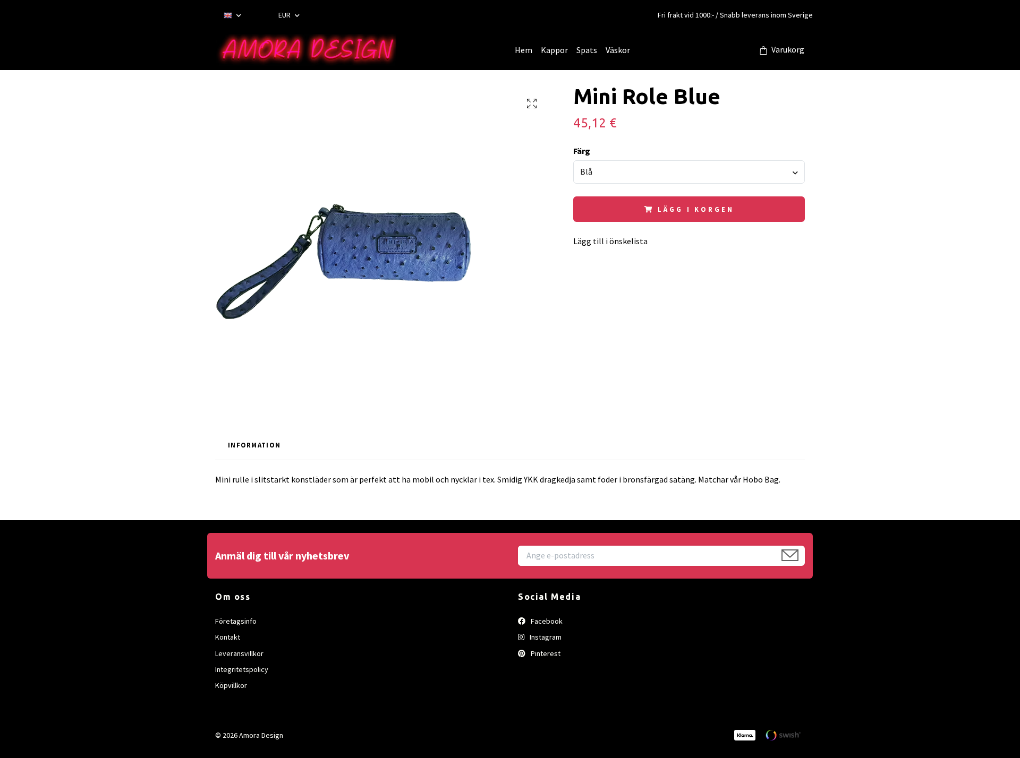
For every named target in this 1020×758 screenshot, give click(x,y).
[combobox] (689, 172)
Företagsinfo (236, 621)
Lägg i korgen (696, 209)
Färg (581, 150)
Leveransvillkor (239, 653)
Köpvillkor (231, 685)
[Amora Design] (306, 50)
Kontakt (227, 637)
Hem (523, 50)
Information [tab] (254, 445)
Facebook (546, 621)
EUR (285, 15)
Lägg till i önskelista (610, 241)
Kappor (554, 50)
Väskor (618, 50)
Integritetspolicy (241, 669)
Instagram (545, 637)
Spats (586, 50)
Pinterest (544, 653)
